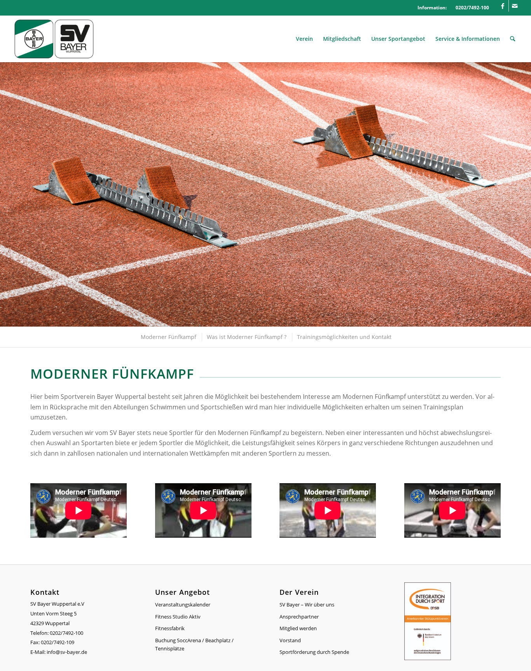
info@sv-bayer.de (67, 651)
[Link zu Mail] (515, 6)
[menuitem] (304, 39)
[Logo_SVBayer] (53, 39)
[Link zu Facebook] (502, 6)
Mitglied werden (298, 628)
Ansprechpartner (299, 616)
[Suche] (512, 39)
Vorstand (290, 640)
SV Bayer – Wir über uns (306, 604)
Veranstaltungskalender (182, 604)
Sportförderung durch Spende (314, 651)
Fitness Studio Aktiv (178, 616)
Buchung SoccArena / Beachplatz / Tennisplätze (194, 644)
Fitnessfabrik (170, 628)
